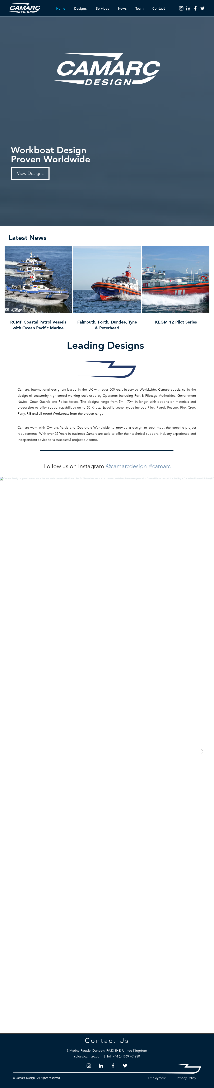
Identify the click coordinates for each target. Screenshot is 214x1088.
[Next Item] (202, 752)
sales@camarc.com (88, 1056)
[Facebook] (195, 8)
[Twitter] (202, 8)
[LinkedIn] (188, 8)
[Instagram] (181, 8)
